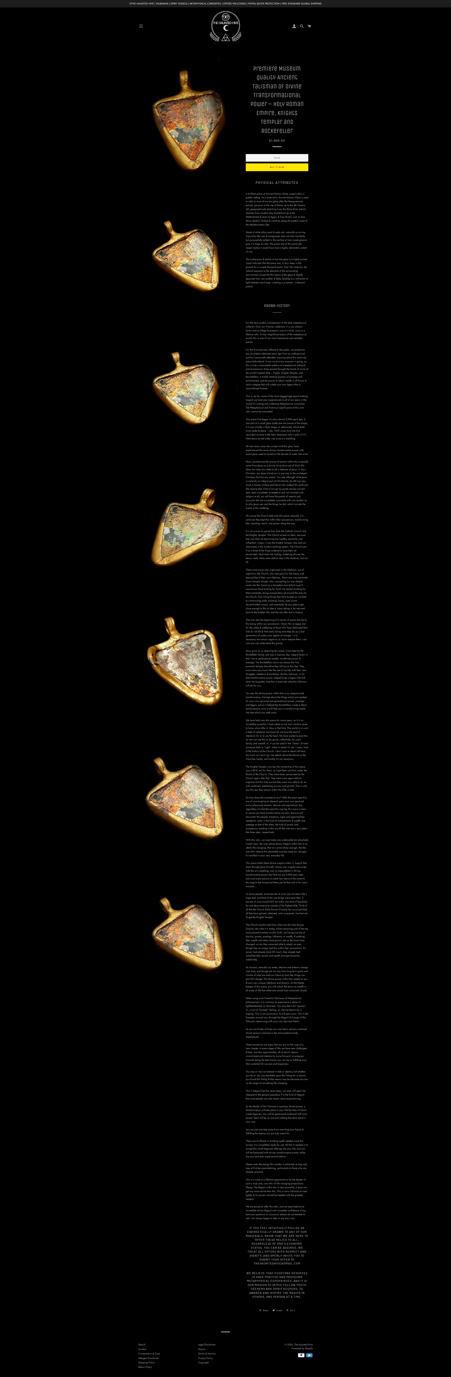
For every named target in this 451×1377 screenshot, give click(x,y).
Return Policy (145, 1367)
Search (142, 1344)
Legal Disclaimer (207, 1344)
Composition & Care (149, 1353)
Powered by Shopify (302, 1348)
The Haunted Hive (303, 1344)
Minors (201, 1349)
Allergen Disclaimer (148, 1358)
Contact (142, 1349)
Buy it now (277, 167)
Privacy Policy (205, 1358)
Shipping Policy (146, 1362)
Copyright (203, 1362)
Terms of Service (207, 1353)
